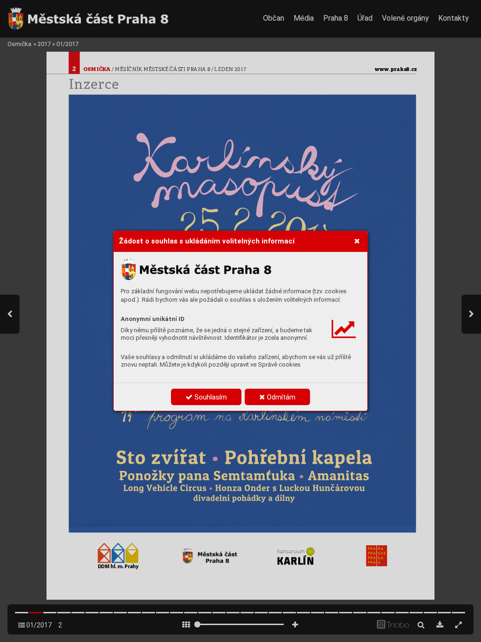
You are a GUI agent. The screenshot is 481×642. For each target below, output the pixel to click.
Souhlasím (210, 397)
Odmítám (280, 397)
